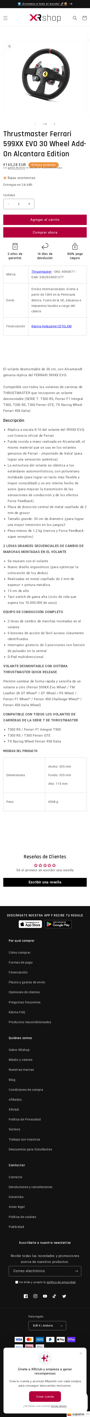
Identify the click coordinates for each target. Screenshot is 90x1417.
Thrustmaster (41, 271)
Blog (12, 1080)
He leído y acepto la (47, 1282)
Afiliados (15, 1099)
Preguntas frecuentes (25, 1002)
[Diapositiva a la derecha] (54, 124)
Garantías (16, 1197)
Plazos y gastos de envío (27, 982)
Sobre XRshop (19, 1050)
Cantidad (9, 195)
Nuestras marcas (21, 1069)
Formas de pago (21, 962)
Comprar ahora (45, 232)
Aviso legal (17, 1207)
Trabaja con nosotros (24, 1139)
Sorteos (14, 1129)
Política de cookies (22, 1217)
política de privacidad (61, 1282)
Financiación (18, 972)
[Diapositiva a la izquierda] (35, 124)
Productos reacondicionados (30, 1022)
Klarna (36, 326)
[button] (5, 18)
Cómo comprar (20, 952)
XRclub (14, 1109)
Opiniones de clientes (24, 992)
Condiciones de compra (26, 1089)
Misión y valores (21, 1059)
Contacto (15, 1177)
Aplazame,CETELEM (57, 326)
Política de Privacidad (25, 1119)
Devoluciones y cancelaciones (30, 1187)
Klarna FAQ (17, 1012)
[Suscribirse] (76, 1271)
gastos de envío (16, 167)
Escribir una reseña (45, 882)
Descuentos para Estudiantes (30, 1149)
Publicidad (16, 1227)
